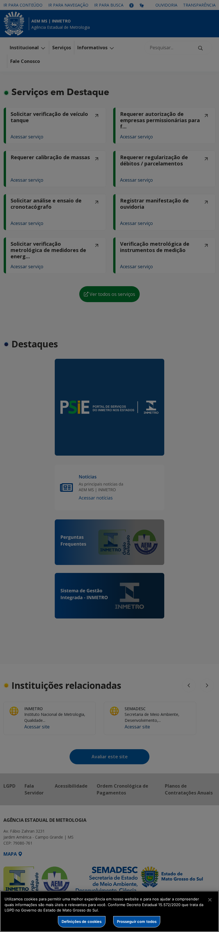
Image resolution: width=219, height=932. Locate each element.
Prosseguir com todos (137, 921)
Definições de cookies (82, 921)
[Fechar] (210, 900)
